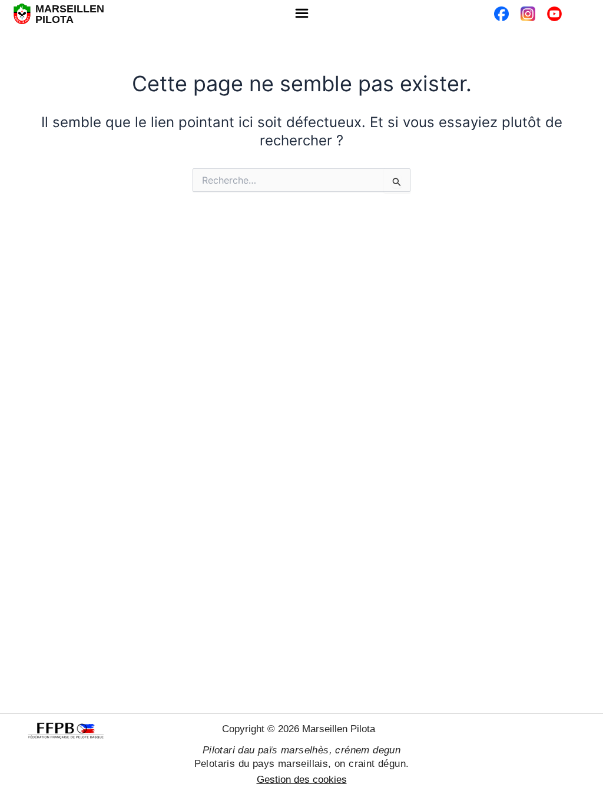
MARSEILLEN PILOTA (69, 14)
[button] (301, 13)
